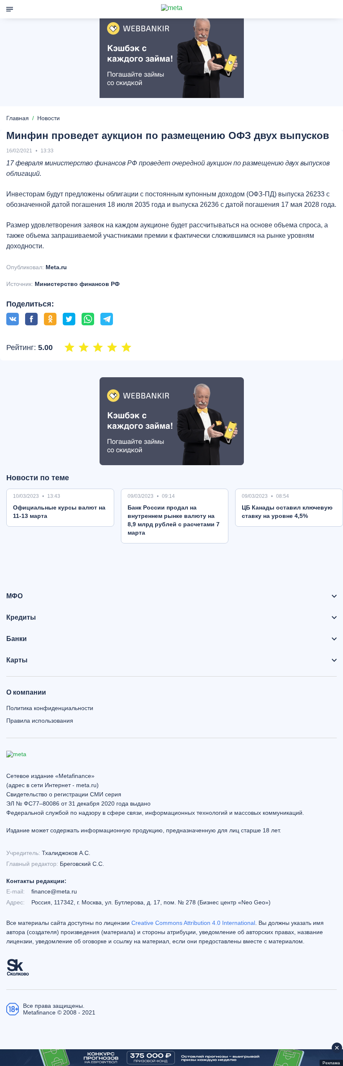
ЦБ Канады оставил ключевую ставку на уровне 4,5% (287, 511)
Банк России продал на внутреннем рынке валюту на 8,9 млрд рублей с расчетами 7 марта (174, 520)
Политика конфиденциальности (49, 708)
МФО (14, 596)
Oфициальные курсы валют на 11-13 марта (59, 511)
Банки (16, 639)
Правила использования (39, 720)
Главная (17, 118)
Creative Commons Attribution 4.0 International (193, 922)
